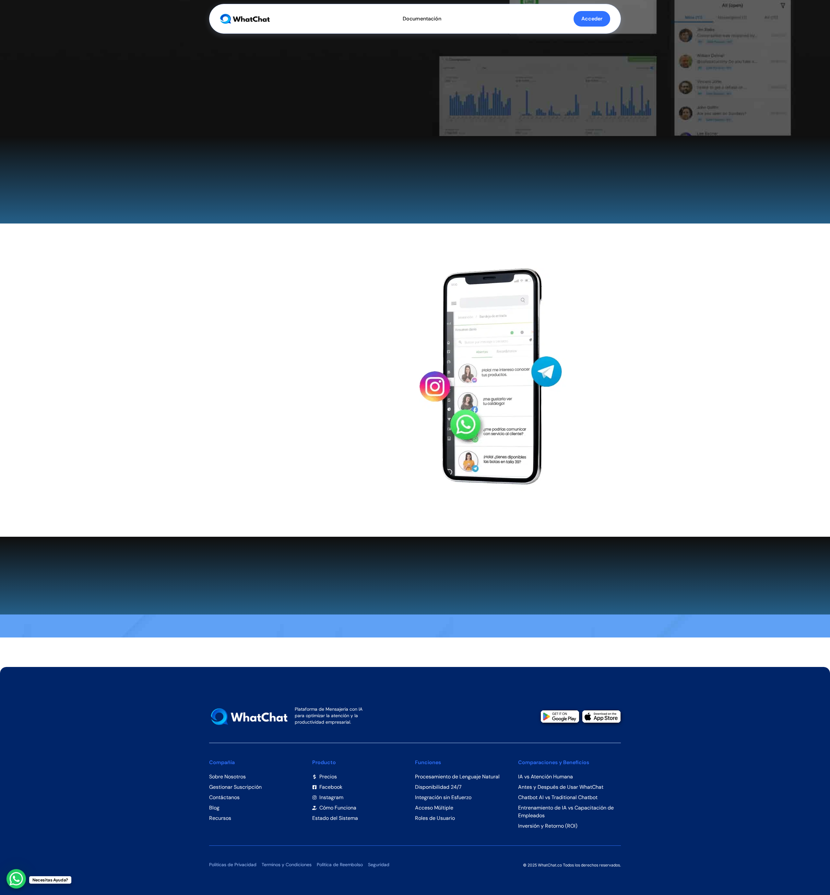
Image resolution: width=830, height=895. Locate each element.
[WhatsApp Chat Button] (16, 879)
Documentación (422, 18)
